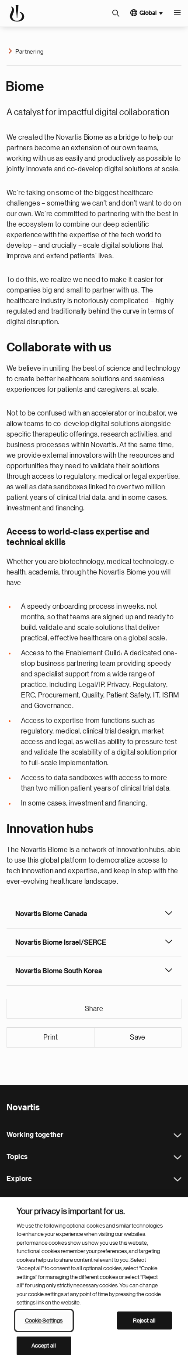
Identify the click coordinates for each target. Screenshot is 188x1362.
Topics (177, 1157)
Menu (177, 13)
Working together (177, 1135)
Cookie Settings (44, 1320)
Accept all (43, 1345)
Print (50, 1037)
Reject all (144, 1320)
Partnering (29, 51)
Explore (177, 1179)
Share (94, 1008)
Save (138, 1037)
